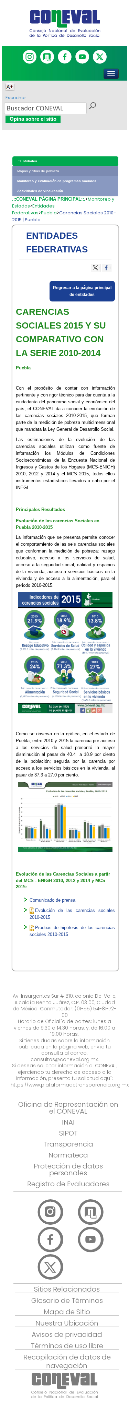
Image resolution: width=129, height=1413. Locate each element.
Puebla (49, 213)
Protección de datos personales (68, 1169)
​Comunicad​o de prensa (52, 900)
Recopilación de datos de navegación (67, 1361)
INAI (68, 1122)
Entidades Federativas (33, 209)
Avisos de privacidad (67, 1334)
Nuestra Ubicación (66, 1323)
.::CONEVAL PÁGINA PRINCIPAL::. (48, 199)
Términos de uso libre (67, 1346)
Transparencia (68, 1144)
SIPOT (68, 1133)
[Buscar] (92, 106)
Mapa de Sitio (67, 1312)
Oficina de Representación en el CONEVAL (68, 1108)
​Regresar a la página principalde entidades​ (82, 291)
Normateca (68, 1155)
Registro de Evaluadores (68, 1184)
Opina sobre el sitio (33, 119)
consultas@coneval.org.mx (64, 1059)
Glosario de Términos (67, 1300)
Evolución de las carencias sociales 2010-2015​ (72, 914)
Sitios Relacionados (67, 1289)
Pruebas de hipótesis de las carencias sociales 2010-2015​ (72, 931)
